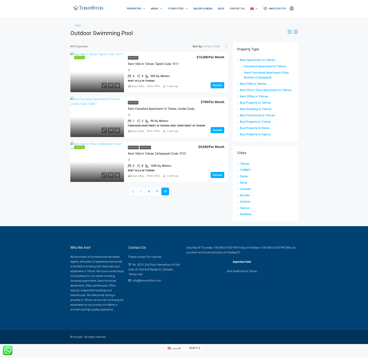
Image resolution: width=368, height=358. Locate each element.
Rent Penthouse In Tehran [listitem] (257, 115)
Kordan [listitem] (245, 195)
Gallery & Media (202, 8)
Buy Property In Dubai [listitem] (254, 128)
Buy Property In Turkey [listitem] (255, 121)
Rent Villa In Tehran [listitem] (253, 83)
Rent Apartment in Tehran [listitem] (257, 60)
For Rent (133, 58)
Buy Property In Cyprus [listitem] (255, 134)
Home (78, 25)
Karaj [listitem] (243, 182)
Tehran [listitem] (245, 163)
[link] (97, 72)
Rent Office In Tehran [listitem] (254, 96)
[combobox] (215, 46)
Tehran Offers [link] (153, 86)
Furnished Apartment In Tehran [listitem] (265, 66)
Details (217, 85)
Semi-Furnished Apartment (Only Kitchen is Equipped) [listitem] (266, 75)
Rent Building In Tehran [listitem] (256, 109)
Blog (221, 8)
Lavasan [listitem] (245, 189)
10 (165, 191)
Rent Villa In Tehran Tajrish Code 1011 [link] (153, 64)
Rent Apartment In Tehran (242, 271)
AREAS (154, 8)
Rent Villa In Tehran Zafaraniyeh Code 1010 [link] (157, 153)
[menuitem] (274, 8)
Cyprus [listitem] (244, 208)
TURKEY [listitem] (245, 170)
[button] (290, 32)
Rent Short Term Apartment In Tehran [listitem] (266, 90)
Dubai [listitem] (244, 176)
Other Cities (176, 8)
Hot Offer (145, 147)
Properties (134, 8)
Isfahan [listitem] (245, 201)
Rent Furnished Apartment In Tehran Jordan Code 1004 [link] (165, 109)
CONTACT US (237, 8)
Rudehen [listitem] (246, 214)
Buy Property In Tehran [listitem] (255, 102)
